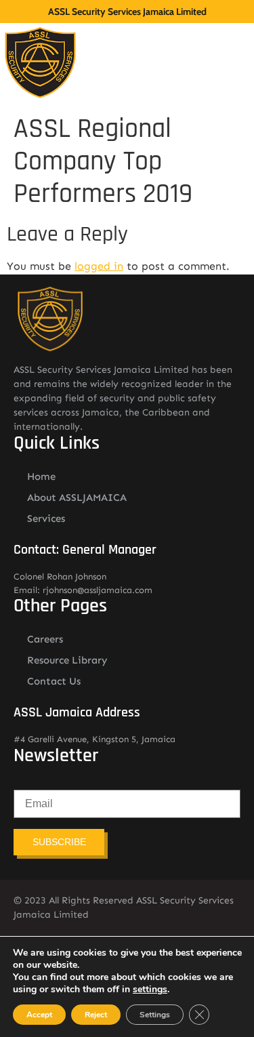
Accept (39, 1014)
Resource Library (67, 660)
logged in (99, 266)
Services (46, 518)
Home (41, 476)
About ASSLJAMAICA (77, 497)
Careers (45, 639)
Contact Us (54, 681)
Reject (96, 1014)
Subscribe (59, 841)
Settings (155, 1014)
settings (150, 989)
